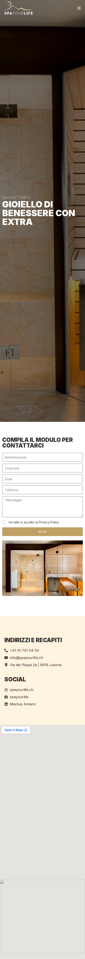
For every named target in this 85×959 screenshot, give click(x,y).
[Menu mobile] (79, 8)
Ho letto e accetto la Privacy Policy (34, 522)
